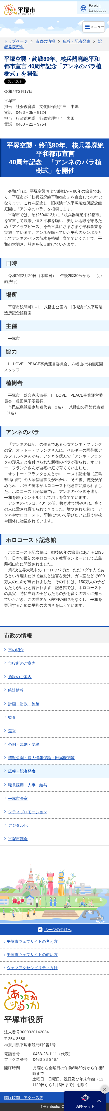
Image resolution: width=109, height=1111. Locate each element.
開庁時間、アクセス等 (23, 1097)
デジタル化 (18, 825)
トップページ (16, 41)
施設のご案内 (20, 677)
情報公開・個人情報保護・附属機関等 (41, 758)
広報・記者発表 (76, 41)
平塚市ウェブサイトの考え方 (32, 941)
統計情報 (16, 690)
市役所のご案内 (21, 663)
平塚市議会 (18, 839)
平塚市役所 (23, 1019)
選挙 (12, 731)
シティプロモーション (27, 812)
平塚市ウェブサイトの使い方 (32, 954)
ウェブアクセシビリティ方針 (32, 968)
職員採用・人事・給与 (27, 785)
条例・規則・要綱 (23, 744)
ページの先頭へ (58, 929)
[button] (85, 1101)
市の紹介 (16, 650)
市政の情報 (45, 41)
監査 (12, 717)
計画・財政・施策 (23, 704)
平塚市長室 (18, 798)
